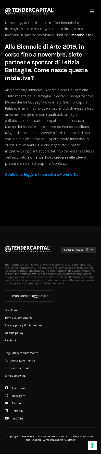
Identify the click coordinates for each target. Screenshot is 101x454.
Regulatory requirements (21, 353)
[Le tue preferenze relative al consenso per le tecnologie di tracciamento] (92, 445)
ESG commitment (17, 368)
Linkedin (17, 411)
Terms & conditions (18, 317)
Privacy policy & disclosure (23, 325)
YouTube (18, 418)
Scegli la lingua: (73, 249)
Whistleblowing (15, 375)
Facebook (18, 388)
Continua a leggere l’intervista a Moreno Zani (42, 174)
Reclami (10, 340)
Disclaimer (12, 310)
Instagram (18, 395)
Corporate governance (20, 360)
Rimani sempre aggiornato (29, 296)
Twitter (16, 403)
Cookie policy (14, 333)
